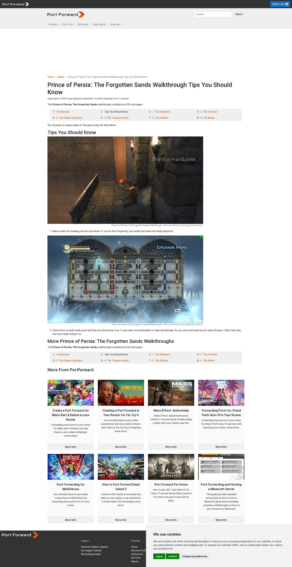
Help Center (80, 4)
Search (239, 14)
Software (67, 4)
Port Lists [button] (67, 24)
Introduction (63, 111)
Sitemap (94, 4)
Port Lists (54, 4)
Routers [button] (53, 24)
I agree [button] (159, 556)
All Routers (137, 554)
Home (50, 77)
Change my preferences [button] (194, 556)
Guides (60, 77)
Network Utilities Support (94, 546)
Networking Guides (91, 554)
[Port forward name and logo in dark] (66, 14)
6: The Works (208, 117)
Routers (42, 4)
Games (134, 561)
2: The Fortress (209, 111)
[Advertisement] (146, 51)
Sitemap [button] (115, 24)
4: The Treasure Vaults (116, 117)
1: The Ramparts (161, 111)
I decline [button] (172, 556)
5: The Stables (160, 117)
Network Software (141, 550)
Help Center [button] (99, 24)
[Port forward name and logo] (15, 3)
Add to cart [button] (278, 4)
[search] (102, 4)
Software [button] (83, 24)
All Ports (136, 557)
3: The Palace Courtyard (69, 117)
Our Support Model (91, 550)
